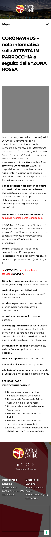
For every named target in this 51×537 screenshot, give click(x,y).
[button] (25, 24)
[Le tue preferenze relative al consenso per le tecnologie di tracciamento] (46, 532)
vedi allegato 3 (38, 340)
